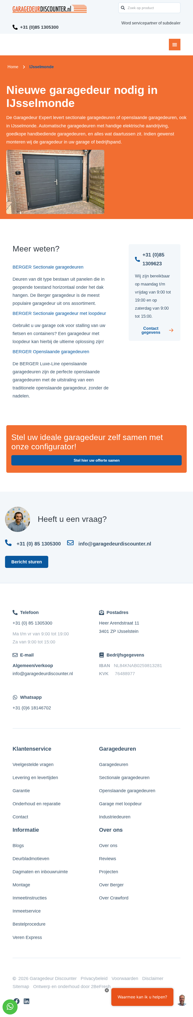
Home (13, 67)
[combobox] (149, 8)
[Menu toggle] (174, 44)
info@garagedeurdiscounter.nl (43, 673)
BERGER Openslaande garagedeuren (51, 351)
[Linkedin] (26, 1001)
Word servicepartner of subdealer (150, 23)
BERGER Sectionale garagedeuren (48, 267)
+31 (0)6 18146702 (32, 707)
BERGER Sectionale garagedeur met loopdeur (59, 313)
